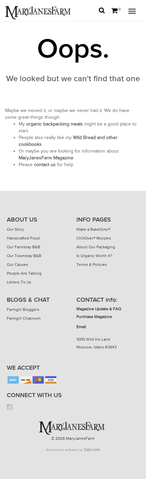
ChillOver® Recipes (93, 238)
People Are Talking (24, 273)
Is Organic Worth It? (94, 255)
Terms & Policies (91, 264)
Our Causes (17, 264)
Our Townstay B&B (24, 255)
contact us (45, 164)
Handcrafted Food (23, 238)
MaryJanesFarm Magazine (46, 157)
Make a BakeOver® (93, 229)
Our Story (15, 229)
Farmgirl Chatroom (24, 318)
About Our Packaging (95, 247)
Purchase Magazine (94, 316)
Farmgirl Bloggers (23, 309)
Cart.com (92, 449)
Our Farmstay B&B (23, 247)
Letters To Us (19, 282)
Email (81, 326)
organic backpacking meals (54, 124)
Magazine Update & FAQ (98, 308)
